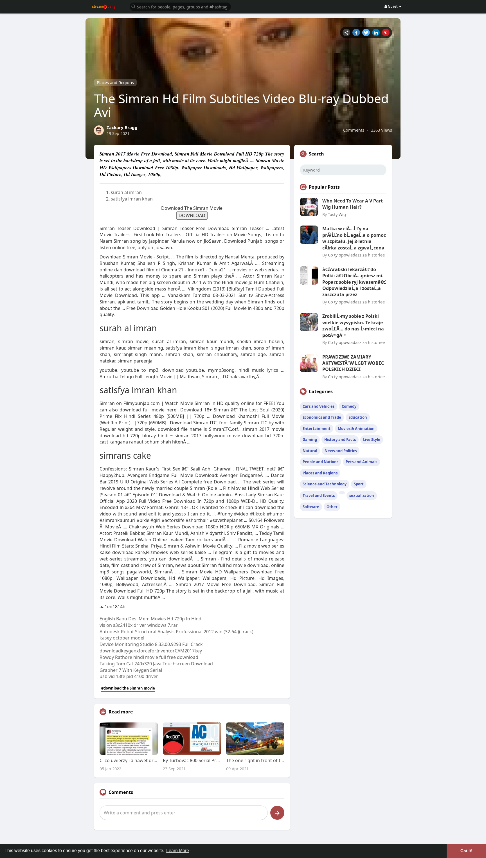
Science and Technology (324, 484)
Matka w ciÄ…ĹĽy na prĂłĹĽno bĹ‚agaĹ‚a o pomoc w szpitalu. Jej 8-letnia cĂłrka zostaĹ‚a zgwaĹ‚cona (354, 238)
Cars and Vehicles (318, 406)
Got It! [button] (466, 850)
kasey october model (122, 638)
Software (311, 506)
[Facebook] (356, 32)
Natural (310, 450)
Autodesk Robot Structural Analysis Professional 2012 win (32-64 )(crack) (176, 632)
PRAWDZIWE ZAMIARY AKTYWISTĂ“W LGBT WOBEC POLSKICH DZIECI (353, 363)
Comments (353, 130)
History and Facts (340, 439)
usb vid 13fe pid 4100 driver (129, 676)
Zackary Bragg (122, 127)
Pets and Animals (361, 461)
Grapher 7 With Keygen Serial (131, 670)
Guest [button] (393, 6)
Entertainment (316, 428)
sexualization (361, 495)
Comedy (349, 406)
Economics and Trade (322, 417)
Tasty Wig (337, 214)
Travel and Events (319, 495)
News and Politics (341, 450)
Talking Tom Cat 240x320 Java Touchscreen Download (156, 664)
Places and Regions (115, 82)
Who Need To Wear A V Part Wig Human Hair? (352, 204)
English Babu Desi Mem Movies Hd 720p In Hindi (151, 619)
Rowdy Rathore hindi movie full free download (149, 657)
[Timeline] (346, 32)
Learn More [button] (177, 850)
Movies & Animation (356, 428)
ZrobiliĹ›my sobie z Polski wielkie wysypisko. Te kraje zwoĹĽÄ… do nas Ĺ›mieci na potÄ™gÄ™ (353, 325)
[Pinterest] (385, 32)
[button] (180, 6)
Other (332, 506)
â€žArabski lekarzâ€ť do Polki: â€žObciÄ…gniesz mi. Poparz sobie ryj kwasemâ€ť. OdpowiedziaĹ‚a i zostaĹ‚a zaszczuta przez (354, 282)
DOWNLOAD (192, 215)
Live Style (371, 439)
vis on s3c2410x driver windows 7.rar (139, 625)
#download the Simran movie (128, 688)
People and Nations (320, 461)
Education (357, 417)
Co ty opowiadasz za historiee (356, 255)
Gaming (310, 439)
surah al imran (126, 192)
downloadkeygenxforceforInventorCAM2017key (151, 651)
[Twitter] (366, 32)
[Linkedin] (376, 32)
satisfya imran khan (132, 199)
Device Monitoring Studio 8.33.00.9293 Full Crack (151, 644)
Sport (359, 484)
